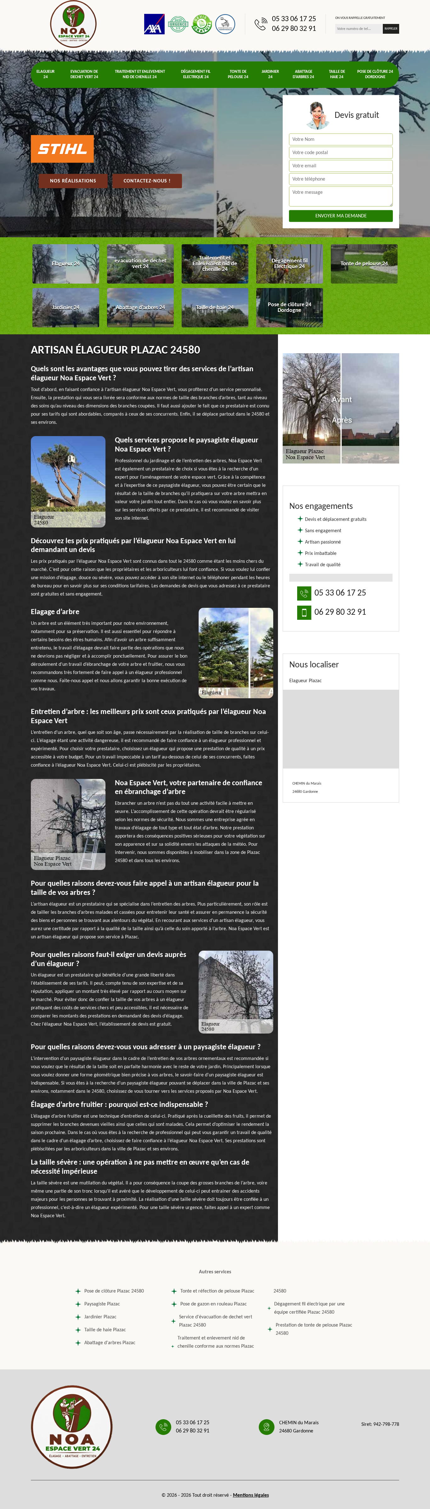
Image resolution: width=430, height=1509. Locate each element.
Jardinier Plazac (100, 1317)
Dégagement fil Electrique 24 (196, 74)
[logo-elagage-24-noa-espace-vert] (73, 23)
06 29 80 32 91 (294, 29)
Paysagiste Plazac (102, 1304)
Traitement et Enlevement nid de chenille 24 (140, 74)
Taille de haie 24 (337, 74)
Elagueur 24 (45, 74)
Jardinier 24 (270, 74)
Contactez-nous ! (147, 181)
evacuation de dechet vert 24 (84, 74)
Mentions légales (251, 1495)
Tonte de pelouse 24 (238, 74)
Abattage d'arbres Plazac (109, 1342)
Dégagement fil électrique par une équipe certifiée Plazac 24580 (309, 1308)
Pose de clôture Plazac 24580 (114, 1291)
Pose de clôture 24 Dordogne (375, 74)
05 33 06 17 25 (294, 19)
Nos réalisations (73, 181)
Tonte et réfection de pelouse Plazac (217, 1291)
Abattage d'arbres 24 (303, 74)
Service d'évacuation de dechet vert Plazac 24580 (215, 1321)
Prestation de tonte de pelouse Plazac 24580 (314, 1329)
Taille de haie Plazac (105, 1330)
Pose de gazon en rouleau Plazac (213, 1304)
